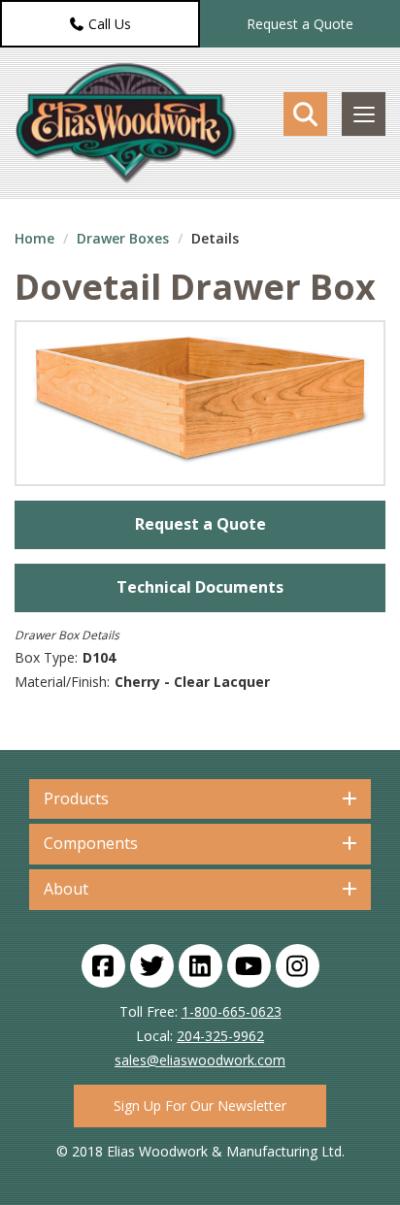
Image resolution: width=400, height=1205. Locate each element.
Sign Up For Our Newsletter (200, 1105)
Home (34, 238)
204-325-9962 (220, 1035)
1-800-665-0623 (232, 1011)
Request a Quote (300, 24)
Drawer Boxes (123, 238)
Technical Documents (200, 587)
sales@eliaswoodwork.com (200, 1060)
